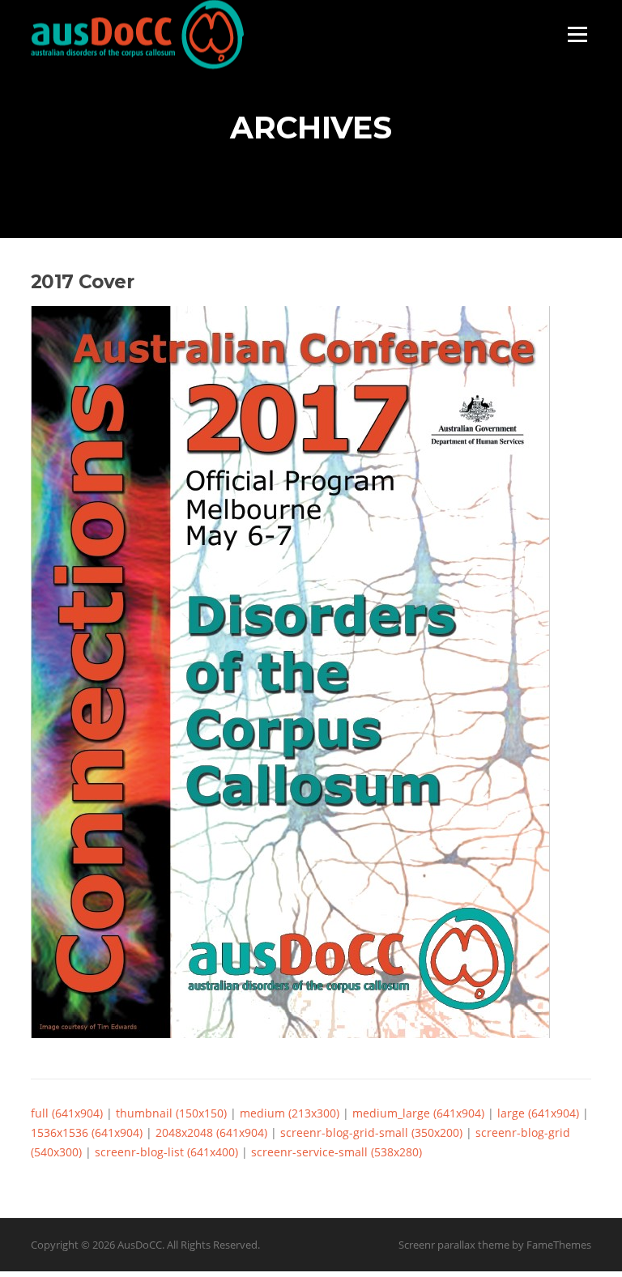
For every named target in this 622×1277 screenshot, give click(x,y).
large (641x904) (538, 1113)
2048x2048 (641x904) (211, 1132)
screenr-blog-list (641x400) (166, 1152)
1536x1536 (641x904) (87, 1132)
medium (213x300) (289, 1113)
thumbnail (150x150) (171, 1113)
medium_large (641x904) (418, 1113)
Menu (577, 34)
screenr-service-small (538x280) (336, 1152)
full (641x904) (67, 1113)
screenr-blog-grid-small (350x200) (371, 1132)
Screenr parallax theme (453, 1244)
